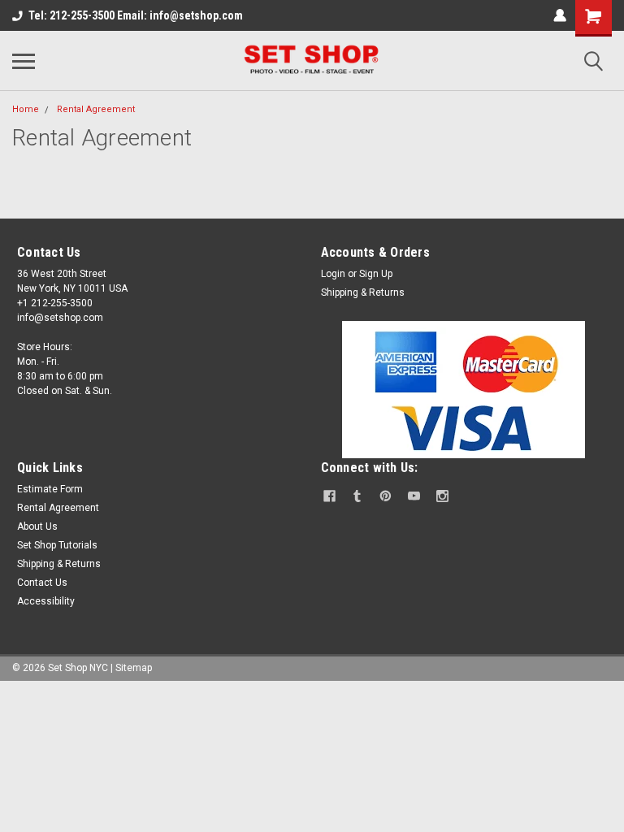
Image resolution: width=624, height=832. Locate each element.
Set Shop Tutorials (57, 545)
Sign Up (375, 274)
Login (333, 274)
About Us (37, 526)
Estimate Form (50, 489)
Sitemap (133, 668)
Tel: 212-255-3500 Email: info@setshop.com (135, 15)
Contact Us (42, 582)
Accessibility (46, 601)
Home (25, 109)
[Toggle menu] (23, 61)
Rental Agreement (96, 109)
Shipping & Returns (363, 292)
